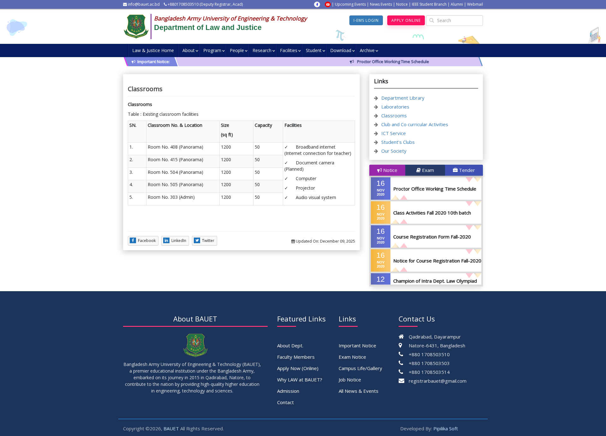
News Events (381, 4)
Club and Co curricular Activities (414, 124)
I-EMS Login (366, 20)
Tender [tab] (466, 170)
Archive (367, 50)
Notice (402, 4)
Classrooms (394, 115)
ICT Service (393, 133)
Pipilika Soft (445, 428)
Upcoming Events (350, 4)
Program (212, 50)
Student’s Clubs (398, 142)
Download (340, 50)
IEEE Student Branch (429, 4)
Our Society (394, 151)
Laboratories (395, 106)
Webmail (475, 4)
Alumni (457, 4)
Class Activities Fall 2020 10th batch (432, 212)
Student (314, 50)
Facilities (288, 50)
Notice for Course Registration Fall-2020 (437, 260)
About (188, 50)
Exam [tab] (427, 170)
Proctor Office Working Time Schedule (434, 189)
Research (261, 50)
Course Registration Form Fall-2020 (432, 236)
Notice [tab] (389, 170)
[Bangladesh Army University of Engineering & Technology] (138, 26)
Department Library (403, 98)
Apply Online (406, 20)
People (237, 50)
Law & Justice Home (153, 50)
